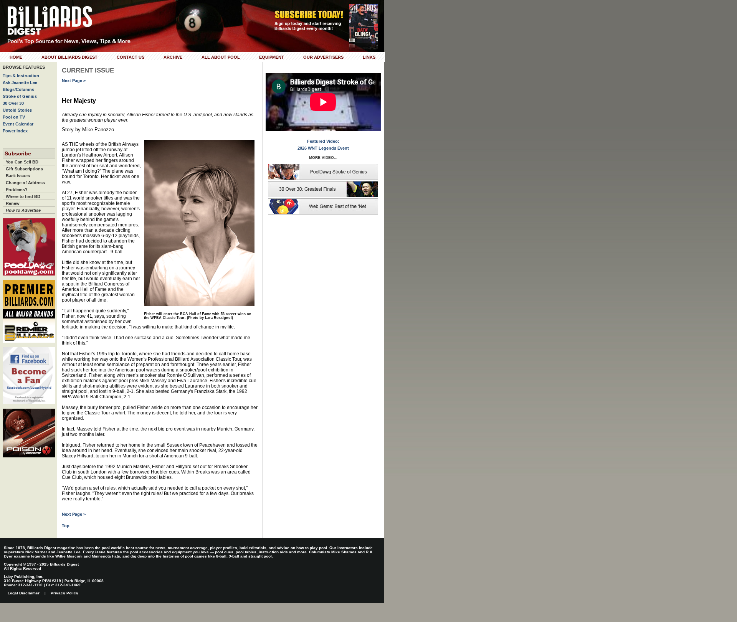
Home (16, 57)
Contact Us (130, 57)
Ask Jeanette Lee (20, 82)
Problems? (17, 189)
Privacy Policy (64, 593)
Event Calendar (18, 124)
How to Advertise (23, 210)
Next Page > (74, 80)
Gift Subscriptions (24, 169)
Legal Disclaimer (24, 593)
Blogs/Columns (18, 89)
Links (369, 57)
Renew (13, 203)
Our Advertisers (323, 57)
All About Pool (221, 57)
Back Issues (18, 175)
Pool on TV (14, 117)
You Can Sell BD (22, 162)
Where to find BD (23, 196)
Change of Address (25, 182)
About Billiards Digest (69, 57)
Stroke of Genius (20, 96)
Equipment (271, 57)
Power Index (15, 131)
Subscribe (18, 153)
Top (65, 525)
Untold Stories (17, 110)
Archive (173, 57)
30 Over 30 (13, 103)
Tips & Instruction (21, 75)
